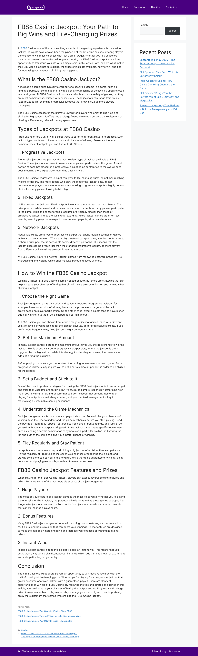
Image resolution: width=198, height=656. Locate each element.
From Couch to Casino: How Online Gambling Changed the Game (157, 84)
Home (125, 7)
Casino (24, 630)
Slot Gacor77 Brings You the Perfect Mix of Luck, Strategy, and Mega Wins (159, 97)
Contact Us (171, 7)
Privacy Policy (159, 651)
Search (144, 25)
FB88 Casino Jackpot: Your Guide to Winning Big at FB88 (45, 611)
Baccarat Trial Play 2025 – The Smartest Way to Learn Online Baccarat (157, 63)
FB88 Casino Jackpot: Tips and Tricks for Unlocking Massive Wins (49, 616)
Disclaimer (174, 651)
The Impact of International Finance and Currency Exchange (50, 636)
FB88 (24, 48)
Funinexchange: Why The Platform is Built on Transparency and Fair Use (159, 109)
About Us (155, 7)
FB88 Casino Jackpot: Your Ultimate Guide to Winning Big (45, 621)
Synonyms (139, 7)
